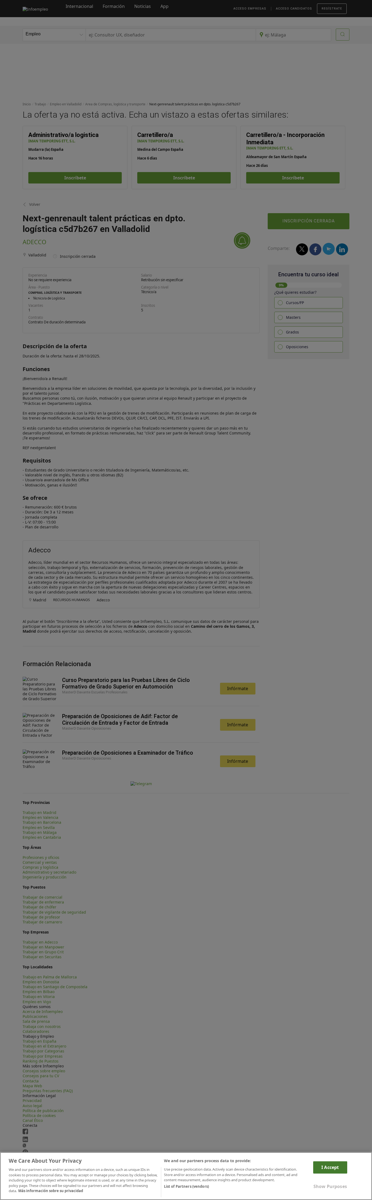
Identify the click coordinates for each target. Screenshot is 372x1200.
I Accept (330, 1167)
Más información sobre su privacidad (50, 1190)
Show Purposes (330, 1186)
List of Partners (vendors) (186, 1186)
